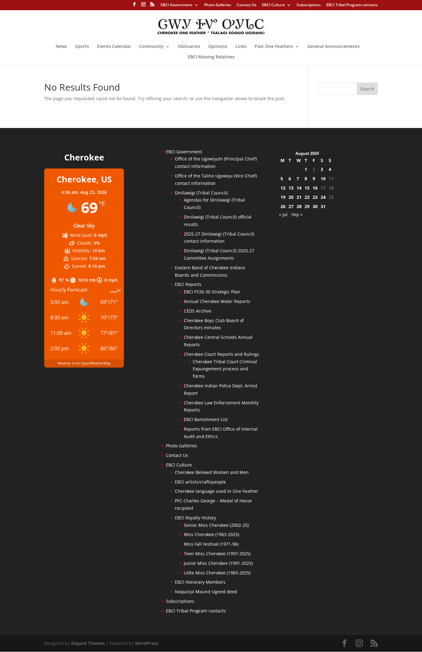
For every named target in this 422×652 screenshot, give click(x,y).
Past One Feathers (274, 46)
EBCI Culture (273, 5)
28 (299, 206)
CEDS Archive (197, 311)
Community (151, 46)
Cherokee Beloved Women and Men (212, 472)
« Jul (283, 214)
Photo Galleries (217, 5)
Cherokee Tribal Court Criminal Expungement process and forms (225, 369)
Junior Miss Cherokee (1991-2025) (218, 563)
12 (283, 188)
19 (283, 197)
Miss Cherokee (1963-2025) (211, 534)
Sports (82, 46)
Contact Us (246, 5)
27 (291, 206)
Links (241, 46)
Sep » (296, 214)
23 (315, 197)
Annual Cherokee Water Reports (217, 301)
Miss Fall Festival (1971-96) (211, 544)
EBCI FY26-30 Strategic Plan (212, 292)
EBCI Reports (188, 284)
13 (291, 188)
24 (323, 197)
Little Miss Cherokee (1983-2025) (217, 573)
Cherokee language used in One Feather (216, 491)
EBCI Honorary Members (200, 582)
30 (315, 206)
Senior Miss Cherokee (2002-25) (216, 525)
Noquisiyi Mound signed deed (206, 591)
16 (315, 188)
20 (291, 197)
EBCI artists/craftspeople (200, 482)
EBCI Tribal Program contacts (352, 5)
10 (323, 178)
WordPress (146, 643)
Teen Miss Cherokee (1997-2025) (217, 553)
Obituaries (189, 46)
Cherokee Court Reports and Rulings (221, 354)
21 (299, 197)
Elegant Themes (88, 643)
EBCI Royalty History (195, 518)
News (61, 46)
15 (307, 188)
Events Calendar (114, 46)
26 (283, 206)
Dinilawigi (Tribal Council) (201, 193)
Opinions (217, 46)
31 (323, 206)
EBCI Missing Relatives (211, 57)
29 (307, 206)
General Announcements (333, 46)
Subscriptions (309, 5)
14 (299, 188)
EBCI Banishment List (206, 419)
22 (307, 197)
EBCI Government (176, 5)
